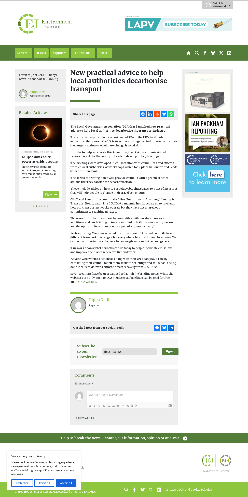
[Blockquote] (118, 406)
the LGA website (85, 281)
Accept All (66, 483)
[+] (137, 405)
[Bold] (90, 406)
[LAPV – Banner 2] (178, 24)
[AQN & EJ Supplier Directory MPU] (207, 172)
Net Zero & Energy (45, 75)
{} (132, 405)
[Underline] (99, 406)
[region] (44, 470)
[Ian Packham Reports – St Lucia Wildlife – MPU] (207, 132)
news (22, 79)
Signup (170, 351)
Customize (22, 483)
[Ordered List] (108, 406)
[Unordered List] (113, 406)
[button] (23, 53)
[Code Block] (123, 406)
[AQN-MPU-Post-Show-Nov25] (207, 93)
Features (25, 75)
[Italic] (94, 406)
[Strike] (104, 406)
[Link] (127, 406)
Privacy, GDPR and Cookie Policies (189, 489)
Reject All (44, 483)
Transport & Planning (43, 79)
